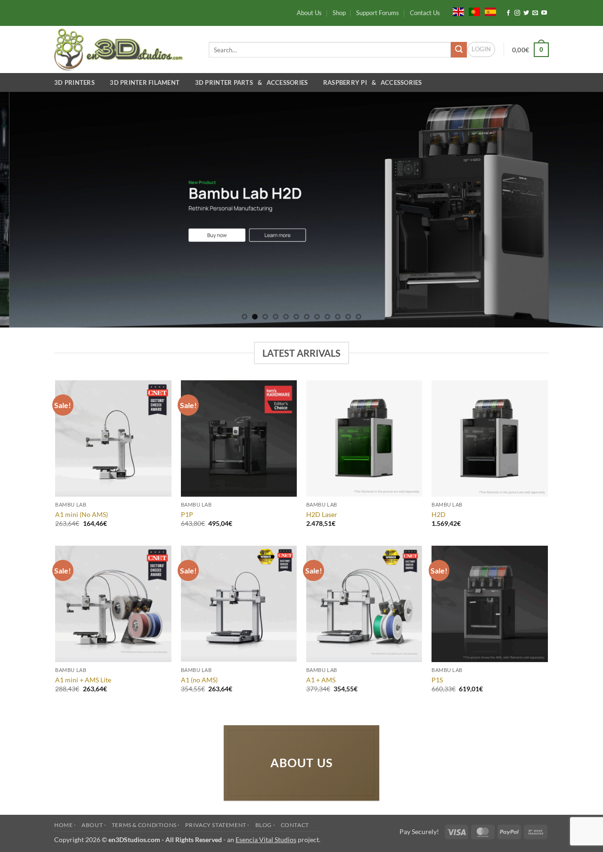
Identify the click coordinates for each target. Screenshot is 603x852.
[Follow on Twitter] (526, 13)
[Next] (578, 209)
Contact (295, 824)
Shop (339, 12)
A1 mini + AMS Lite (83, 680)
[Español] (490, 11)
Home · (65, 824)
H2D (439, 514)
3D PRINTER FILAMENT (146, 82)
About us (301, 763)
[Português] (474, 11)
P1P (187, 514)
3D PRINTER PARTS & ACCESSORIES (253, 82)
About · (93, 824)
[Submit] (459, 50)
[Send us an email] (535, 13)
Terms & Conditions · (145, 824)
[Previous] (24, 209)
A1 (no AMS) (199, 680)
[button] (481, 49)
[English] (458, 11)
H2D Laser (321, 514)
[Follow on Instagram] (517, 13)
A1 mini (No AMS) (81, 514)
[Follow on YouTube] (544, 13)
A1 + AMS (320, 680)
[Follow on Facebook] (508, 13)
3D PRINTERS (76, 82)
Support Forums (377, 12)
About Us (309, 12)
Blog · (265, 824)
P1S (437, 680)
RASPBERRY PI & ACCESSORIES (372, 82)
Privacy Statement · (217, 824)
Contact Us (425, 12)
